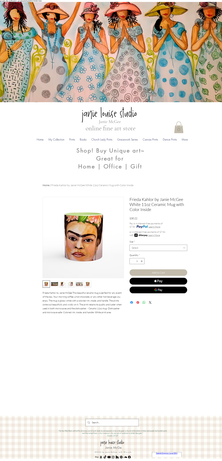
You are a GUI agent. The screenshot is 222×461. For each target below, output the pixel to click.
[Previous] (18, 52)
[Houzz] (117, 457)
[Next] (204, 52)
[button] (179, 127)
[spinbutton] (137, 261)
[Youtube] (109, 457)
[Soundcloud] (125, 457)
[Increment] (142, 261)
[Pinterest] (121, 457)
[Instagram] (113, 457)
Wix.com (127, 452)
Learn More (154, 226)
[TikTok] (105, 457)
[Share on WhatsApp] (144, 302)
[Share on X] (150, 302)
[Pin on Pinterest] (138, 302)
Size (132, 241)
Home (46, 185)
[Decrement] (132, 261)
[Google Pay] (158, 290)
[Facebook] (129, 457)
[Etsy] (97, 457)
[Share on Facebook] (132, 302)
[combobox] (158, 248)
